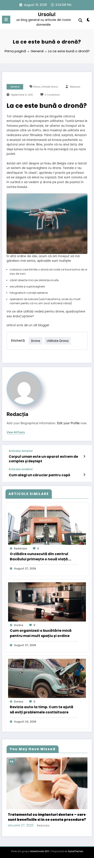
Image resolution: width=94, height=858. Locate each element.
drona (36, 86)
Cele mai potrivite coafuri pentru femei (47, 807)
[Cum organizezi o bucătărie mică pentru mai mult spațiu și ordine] (47, 601)
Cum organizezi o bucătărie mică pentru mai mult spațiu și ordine (40, 633)
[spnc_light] (88, 20)
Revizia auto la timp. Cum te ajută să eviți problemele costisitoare (41, 709)
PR (16, 761)
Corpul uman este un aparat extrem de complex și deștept (43, 458)
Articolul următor (21, 469)
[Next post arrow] (84, 474)
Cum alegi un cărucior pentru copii (39, 475)
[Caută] (80, 20)
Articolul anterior (21, 451)
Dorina (18, 625)
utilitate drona (49, 86)
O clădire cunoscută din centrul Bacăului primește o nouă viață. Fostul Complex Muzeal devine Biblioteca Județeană (39, 556)
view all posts (16, 432)
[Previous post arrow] (84, 456)
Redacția (75, 86)
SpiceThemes (75, 839)
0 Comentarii (52, 94)
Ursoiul (47, 14)
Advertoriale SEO (39, 839)
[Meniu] (6, 20)
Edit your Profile (68, 423)
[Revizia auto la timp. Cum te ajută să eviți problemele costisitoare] (47, 678)
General (14, 86)
